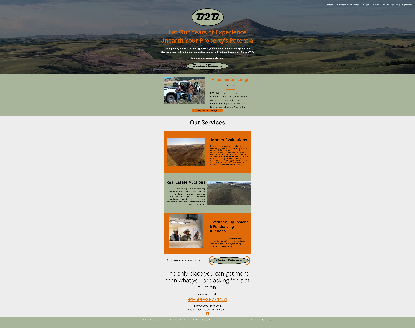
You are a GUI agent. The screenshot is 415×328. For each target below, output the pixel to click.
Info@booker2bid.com (207, 305)
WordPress (268, 320)
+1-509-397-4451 (207, 299)
